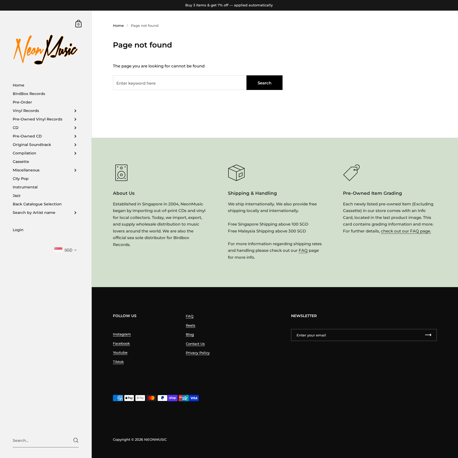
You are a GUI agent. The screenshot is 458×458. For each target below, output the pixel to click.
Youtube (120, 352)
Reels (190, 325)
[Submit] (76, 440)
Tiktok (118, 362)
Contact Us (195, 344)
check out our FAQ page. (406, 231)
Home (118, 25)
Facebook (121, 343)
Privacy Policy (198, 353)
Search (264, 82)
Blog (190, 334)
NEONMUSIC (155, 439)
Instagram (122, 334)
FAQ (303, 250)
